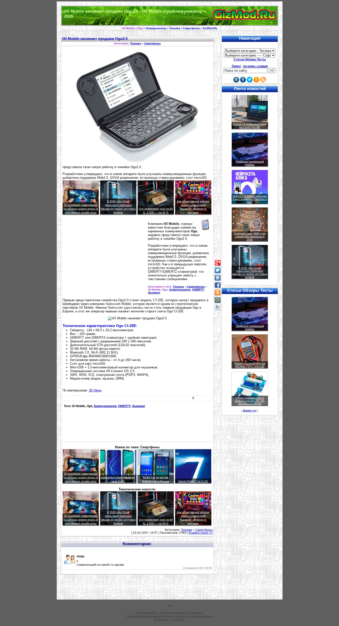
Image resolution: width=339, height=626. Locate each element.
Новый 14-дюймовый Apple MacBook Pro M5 (250, 126)
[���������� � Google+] (218, 263)
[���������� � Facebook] (218, 285)
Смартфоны (191, 28)
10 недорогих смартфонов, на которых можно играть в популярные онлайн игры (81, 209)
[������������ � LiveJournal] (218, 307)
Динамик (154, 292)
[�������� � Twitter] (218, 270)
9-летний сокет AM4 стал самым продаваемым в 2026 (250, 236)
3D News (95, 390)
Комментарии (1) (201, 532)
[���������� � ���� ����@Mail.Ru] (218, 300)
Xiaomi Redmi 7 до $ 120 (193, 481)
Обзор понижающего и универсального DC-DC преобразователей (250, 400)
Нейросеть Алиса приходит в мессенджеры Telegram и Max (250, 199)
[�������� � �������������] (218, 293)
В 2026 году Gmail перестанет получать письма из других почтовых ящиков (249, 272)
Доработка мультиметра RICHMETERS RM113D (250, 365)
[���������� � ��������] (218, 278)
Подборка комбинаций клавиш (250, 163)
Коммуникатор (156, 28)
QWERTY (198, 289)
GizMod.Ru (210, 28)
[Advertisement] (104, 257)
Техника (174, 28)
